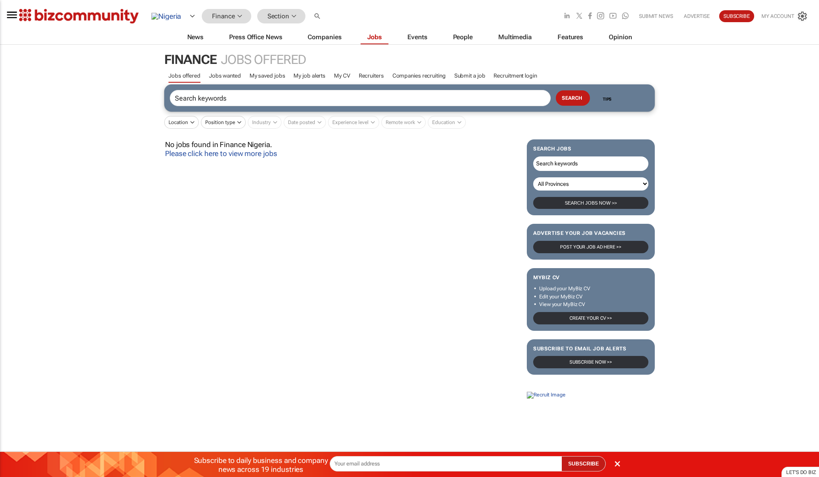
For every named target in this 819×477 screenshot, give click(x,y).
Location (178, 122)
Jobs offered (184, 75)
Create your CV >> (590, 318)
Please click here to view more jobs (221, 153)
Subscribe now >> (590, 362)
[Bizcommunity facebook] (590, 16)
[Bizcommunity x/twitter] (579, 16)
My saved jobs (267, 75)
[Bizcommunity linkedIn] (567, 16)
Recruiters (371, 75)
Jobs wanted (225, 75)
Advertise (697, 16)
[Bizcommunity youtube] (613, 16)
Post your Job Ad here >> (591, 247)
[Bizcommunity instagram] (600, 16)
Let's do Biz (801, 472)
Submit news (656, 16)
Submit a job (469, 75)
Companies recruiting (419, 75)
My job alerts (309, 75)
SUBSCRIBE (583, 464)
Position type (220, 122)
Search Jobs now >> (591, 202)
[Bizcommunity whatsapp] (625, 16)
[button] (318, 16)
